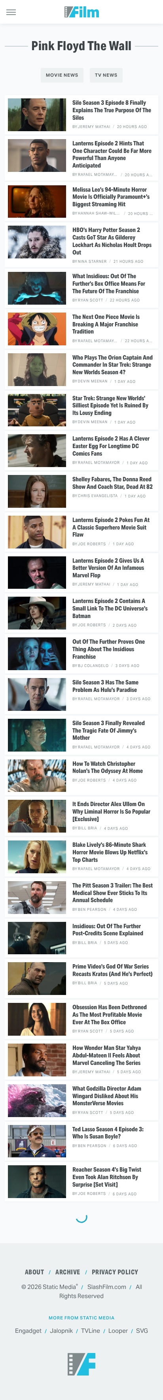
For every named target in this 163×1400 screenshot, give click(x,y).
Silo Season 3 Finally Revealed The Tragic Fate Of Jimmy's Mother (108, 731)
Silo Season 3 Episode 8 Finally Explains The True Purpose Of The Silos (111, 110)
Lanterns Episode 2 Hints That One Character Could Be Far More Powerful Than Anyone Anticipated (112, 154)
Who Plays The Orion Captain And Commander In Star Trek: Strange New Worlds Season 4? (112, 365)
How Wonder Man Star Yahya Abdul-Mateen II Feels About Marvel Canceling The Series (106, 1055)
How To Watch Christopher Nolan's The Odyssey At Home (107, 767)
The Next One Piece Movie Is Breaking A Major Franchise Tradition (106, 324)
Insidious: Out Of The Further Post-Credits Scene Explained (107, 930)
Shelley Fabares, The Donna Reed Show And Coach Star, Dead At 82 (112, 483)
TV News (106, 75)
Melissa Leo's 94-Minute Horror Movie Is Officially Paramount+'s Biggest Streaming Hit (111, 197)
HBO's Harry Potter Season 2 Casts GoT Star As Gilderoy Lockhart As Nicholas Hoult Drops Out (112, 241)
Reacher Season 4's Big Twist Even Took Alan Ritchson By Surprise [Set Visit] (106, 1177)
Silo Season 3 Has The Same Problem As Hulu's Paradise (105, 686)
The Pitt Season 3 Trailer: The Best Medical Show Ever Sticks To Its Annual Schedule (112, 893)
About (34, 1272)
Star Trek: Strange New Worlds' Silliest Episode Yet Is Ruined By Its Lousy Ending (110, 406)
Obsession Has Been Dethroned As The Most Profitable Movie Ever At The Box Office (109, 1015)
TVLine (90, 1330)
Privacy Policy (115, 1272)
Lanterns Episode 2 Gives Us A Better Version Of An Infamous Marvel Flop (108, 568)
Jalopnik (61, 1330)
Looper (118, 1330)
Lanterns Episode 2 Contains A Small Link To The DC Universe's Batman (110, 608)
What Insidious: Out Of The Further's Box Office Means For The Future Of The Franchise (108, 284)
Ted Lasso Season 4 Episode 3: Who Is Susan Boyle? (108, 1133)
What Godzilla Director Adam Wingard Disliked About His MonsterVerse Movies (106, 1096)
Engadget (28, 1330)
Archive (67, 1272)
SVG (142, 1330)
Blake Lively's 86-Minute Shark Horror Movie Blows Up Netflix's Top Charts (110, 852)
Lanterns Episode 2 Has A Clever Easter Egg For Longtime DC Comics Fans (111, 446)
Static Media (59, 1287)
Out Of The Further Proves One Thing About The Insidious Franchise (108, 649)
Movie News (62, 75)
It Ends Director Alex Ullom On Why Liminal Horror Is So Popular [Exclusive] (111, 812)
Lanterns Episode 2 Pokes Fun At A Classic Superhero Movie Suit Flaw (111, 527)
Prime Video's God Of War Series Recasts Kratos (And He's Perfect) (112, 970)
